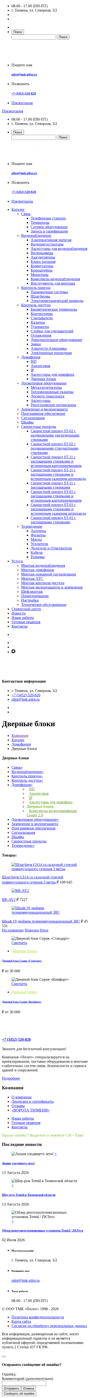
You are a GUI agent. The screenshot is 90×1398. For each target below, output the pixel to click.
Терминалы (40, 222)
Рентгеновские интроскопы (53, 405)
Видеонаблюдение (36, 235)
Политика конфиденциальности (38, 1317)
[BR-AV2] (20, 891)
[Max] (13, 652)
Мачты (36, 539)
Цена (44, 930)
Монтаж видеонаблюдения (43, 565)
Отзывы (18, 1106)
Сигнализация (33, 418)
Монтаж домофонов (37, 570)
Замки (36, 344)
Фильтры (38, 535)
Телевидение (31, 526)
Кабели (37, 552)
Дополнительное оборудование (56, 340)
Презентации (22, 201)
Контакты (20, 626)
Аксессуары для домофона (52, 374)
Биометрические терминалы (54, 309)
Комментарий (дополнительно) (27, 1379)
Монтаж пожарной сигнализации (48, 574)
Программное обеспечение (43, 413)
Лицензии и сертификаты (33, 1101)
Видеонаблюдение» (28, 772)
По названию (13, 930)
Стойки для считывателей (52, 331)
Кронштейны (42, 270)
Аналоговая (40, 366)
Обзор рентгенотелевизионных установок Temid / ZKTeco (42, 1230)
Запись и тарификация (49, 231)
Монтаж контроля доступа (42, 583)
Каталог (18, 209)
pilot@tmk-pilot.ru (24, 74)
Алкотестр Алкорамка (49, 348)
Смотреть (19, 943)
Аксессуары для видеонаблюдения (59, 249)
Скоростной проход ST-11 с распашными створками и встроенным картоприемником (56, 461)
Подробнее (11, 1078)
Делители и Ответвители (51, 548)
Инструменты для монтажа (53, 283)
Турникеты (40, 327)
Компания (20, 735)
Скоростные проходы (38, 427)
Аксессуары (40, 400)
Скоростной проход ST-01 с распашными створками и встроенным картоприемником (56, 496)
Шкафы (27, 422)
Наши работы (23, 618)
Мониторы (39, 275)
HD (33, 361)
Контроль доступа (36, 305)
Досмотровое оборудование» (35, 819)
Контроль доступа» (27, 780)
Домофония (30, 357)
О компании (22, 1097)
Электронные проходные (51, 353)
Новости (19, 613)
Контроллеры (42, 314)
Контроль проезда (35, 288)
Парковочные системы (49, 292)
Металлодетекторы (46, 387)
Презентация (22, 103)
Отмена (28, 1388)
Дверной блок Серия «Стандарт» (22, 960)
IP (32, 370)
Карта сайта (21, 1321)
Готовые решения (26, 622)
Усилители (39, 544)
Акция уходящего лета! (18, 1163)
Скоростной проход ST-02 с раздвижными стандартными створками (54, 448)
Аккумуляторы (43, 257)
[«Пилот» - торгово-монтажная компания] (39, 57)
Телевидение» (23, 845)
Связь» (17, 767)
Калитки (38, 322)
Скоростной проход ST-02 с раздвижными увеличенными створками (55, 435)
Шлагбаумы (40, 296)
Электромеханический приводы (57, 301)
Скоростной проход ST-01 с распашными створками (53, 520)
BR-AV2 (9, 900)
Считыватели (42, 318)
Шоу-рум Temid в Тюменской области (28, 1195)
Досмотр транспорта (47, 396)
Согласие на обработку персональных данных (49, 1326)
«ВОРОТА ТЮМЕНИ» (31, 1110)
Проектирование (35, 596)
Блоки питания (43, 262)
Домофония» (22, 785)
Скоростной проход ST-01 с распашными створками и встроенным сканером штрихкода (58, 509)
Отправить (11, 1388)
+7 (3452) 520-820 (24, 93)
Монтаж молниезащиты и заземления (52, 587)
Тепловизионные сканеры (52, 392)
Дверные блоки (43, 379)
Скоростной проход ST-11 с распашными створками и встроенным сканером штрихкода (58, 474)
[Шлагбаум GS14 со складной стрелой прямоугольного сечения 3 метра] (45, 869)
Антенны (38, 531)
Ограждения (41, 335)
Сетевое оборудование (49, 227)
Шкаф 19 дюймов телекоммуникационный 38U (41, 921)
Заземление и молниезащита (44, 409)
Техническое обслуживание (43, 605)
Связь (25, 214)
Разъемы (38, 557)
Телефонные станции (48, 218)
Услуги (17, 561)
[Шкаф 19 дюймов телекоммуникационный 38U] (45, 912)
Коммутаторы (42, 266)
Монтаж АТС (32, 578)
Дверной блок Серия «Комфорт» (22, 1001)
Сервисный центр (26, 609)
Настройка (30, 600)
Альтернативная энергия (51, 240)
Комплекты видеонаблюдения (55, 279)
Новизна (32, 930)
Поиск (17, 32)
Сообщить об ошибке (19, 1393)
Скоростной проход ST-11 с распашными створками (53, 485)
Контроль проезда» (27, 776)
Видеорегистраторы (47, 244)
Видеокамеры (42, 253)
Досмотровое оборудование (43, 383)
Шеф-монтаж (32, 591)
